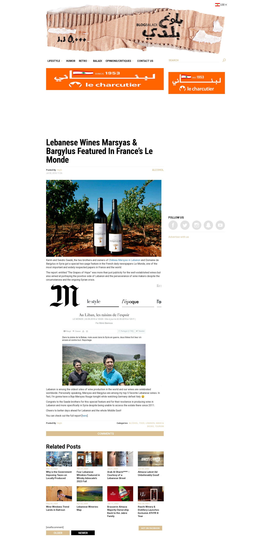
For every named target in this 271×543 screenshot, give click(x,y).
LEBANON (150, 423)
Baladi (117, 5)
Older (58, 533)
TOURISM (159, 426)
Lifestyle (80, 5)
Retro (104, 5)
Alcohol (158, 169)
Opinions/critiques (134, 5)
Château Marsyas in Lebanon (124, 260)
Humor (95, 5)
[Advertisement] (105, 112)
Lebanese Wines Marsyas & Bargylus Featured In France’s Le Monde (99, 151)
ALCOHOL (133, 423)
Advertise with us (178, 236)
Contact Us (158, 5)
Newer (83, 533)
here (84, 415)
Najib (59, 170)
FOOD (141, 423)
